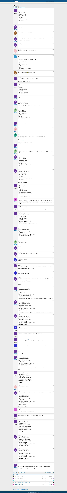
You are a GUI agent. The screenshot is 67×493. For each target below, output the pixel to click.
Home (14, 1)
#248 (53, 435)
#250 (53, 463)
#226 (53, 240)
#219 (53, 155)
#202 (53, 25)
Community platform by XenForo (33, 492)
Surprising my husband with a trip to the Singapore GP (22, 482)
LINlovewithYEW (16, 476)
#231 (53, 271)
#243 (53, 385)
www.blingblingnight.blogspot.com (22, 140)
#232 (53, 277)
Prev (14, 7)
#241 (53, 355)
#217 (53, 143)
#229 (53, 258)
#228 (53, 252)
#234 (53, 300)
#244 (53, 391)
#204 (53, 37)
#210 (53, 83)
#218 (53, 149)
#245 (53, 408)
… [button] (21, 7)
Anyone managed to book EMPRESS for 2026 (21, 480)
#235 (53, 314)
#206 (53, 49)
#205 (53, 43)
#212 (53, 100)
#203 (53, 31)
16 (22, 7)
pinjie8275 (14, 6)
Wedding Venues (21, 478)
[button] (22, 1)
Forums (17, 1)
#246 (53, 414)
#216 (53, 133)
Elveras (15, 478)
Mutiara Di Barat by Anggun (19, 484)
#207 (53, 55)
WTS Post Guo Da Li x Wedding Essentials (20, 475)
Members (24, 1)
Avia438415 (51, 480)
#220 (53, 169)
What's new (20, 1)
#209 (53, 77)
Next (24, 7)
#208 (53, 71)
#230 (53, 264)
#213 (53, 108)
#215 (53, 127)
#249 (53, 448)
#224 (53, 212)
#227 (53, 246)
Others (22, 476)
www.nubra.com (29, 278)
